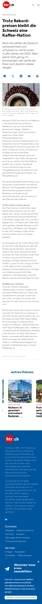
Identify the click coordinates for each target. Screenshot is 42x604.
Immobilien (10, 555)
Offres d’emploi (25, 555)
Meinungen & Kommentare (17, 537)
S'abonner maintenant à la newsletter (21, 597)
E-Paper (9, 552)
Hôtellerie (9, 530)
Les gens (20, 534)
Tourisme (9, 534)
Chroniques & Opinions (15, 541)
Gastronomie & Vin (25, 530)
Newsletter (20, 552)
